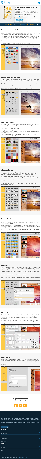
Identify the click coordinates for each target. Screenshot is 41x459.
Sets (37, 24)
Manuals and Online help (5, 449)
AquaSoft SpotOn (4, 438)
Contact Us (23, 457)
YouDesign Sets (32, 135)
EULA (27, 457)
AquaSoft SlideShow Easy (5, 436)
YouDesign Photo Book (4, 441)
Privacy (20, 457)
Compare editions (30, 24)
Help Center (3, 447)
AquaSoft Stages (4, 433)
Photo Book (16, 24)
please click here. (19, 19)
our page (33, 88)
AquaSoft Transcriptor (5, 435)
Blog (2, 450)
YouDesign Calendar (7, 24)
